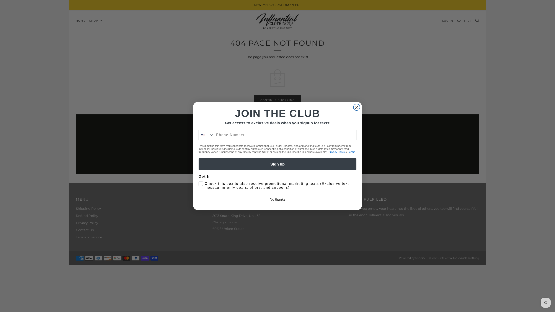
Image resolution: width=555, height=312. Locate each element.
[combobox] (206, 135)
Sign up (277, 164)
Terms (351, 152)
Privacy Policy (336, 152)
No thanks (277, 199)
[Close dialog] (356, 107)
